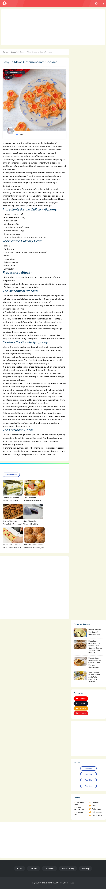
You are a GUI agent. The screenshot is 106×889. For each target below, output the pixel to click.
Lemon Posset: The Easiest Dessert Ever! (94, 631)
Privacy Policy (68, 868)
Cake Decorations (79, 808)
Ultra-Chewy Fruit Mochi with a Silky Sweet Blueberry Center (33, 524)
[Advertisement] (53, 27)
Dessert (8, 77)
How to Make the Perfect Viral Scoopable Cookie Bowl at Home (12, 524)
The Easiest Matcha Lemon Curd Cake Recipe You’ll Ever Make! (13, 500)
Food (94, 806)
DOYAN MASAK (52, 883)
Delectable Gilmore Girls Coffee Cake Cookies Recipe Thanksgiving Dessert (95, 647)
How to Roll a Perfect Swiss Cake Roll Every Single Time (12, 547)
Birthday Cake (79, 803)
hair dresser (97, 815)
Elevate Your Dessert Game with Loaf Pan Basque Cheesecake (94, 662)
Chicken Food (78, 813)
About (19, 868)
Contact (33, 868)
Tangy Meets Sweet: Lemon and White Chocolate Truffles (94, 677)
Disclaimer (49, 868)
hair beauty (97, 812)
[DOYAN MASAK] (4, 3)
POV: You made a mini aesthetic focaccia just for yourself (34, 547)
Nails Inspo (96, 809)
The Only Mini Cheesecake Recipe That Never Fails (32, 500)
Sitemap (85, 868)
